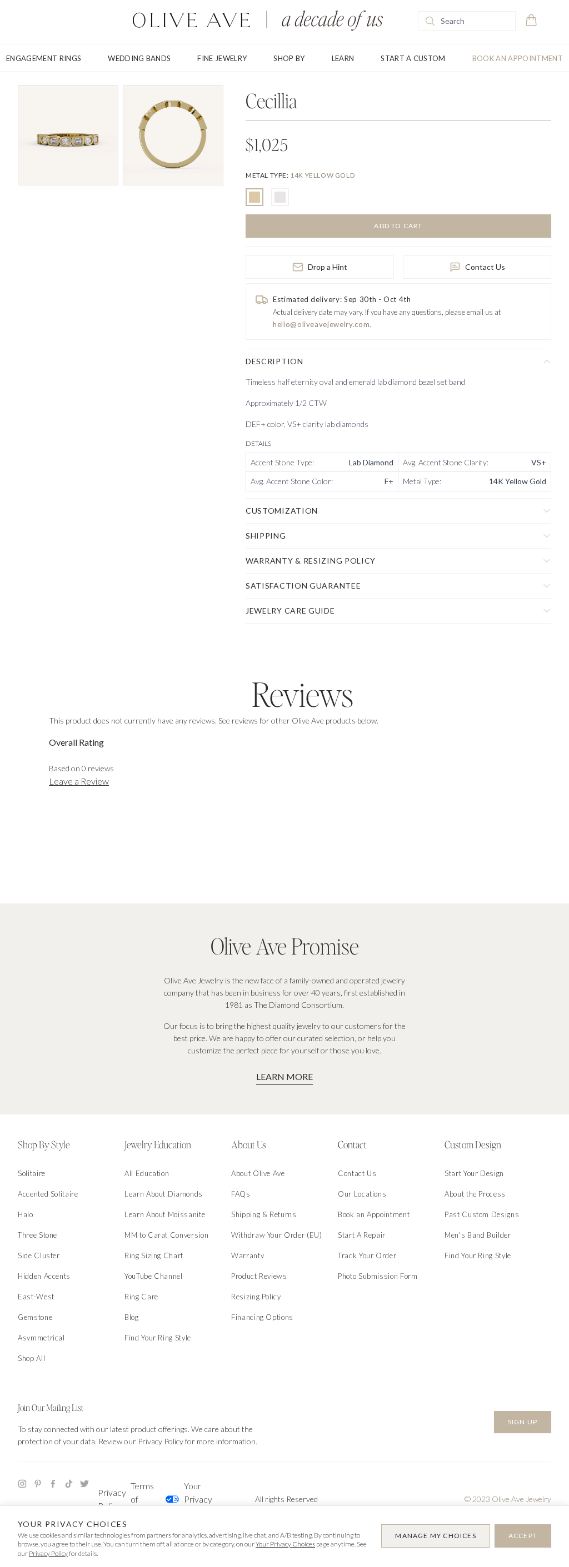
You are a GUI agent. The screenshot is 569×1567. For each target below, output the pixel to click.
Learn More (284, 1076)
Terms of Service (145, 1499)
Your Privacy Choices (191, 1499)
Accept (522, 1535)
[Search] (430, 21)
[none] (300, 175)
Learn (343, 58)
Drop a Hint (327, 267)
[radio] (254, 197)
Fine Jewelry (222, 58)
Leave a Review (79, 781)
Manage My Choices (435, 1535)
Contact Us (485, 267)
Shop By (289, 58)
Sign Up (522, 1422)
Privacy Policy (112, 1499)
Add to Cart (398, 226)
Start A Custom (413, 58)
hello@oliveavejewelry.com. (322, 324)
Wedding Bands (139, 58)
